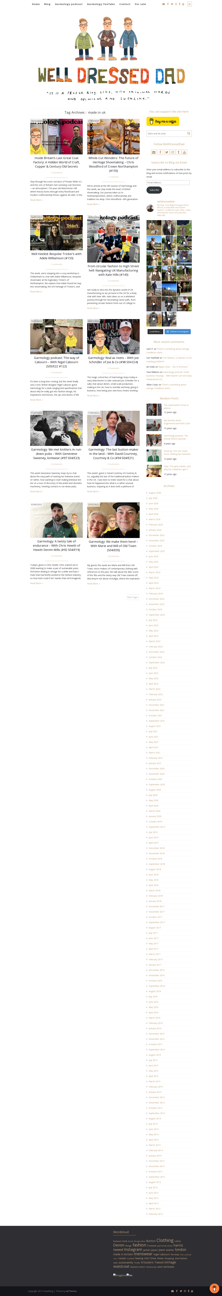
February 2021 (156, 757)
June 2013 (153, 1192)
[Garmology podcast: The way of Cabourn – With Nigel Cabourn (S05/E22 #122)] (56, 336)
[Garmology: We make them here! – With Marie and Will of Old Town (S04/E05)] (113, 520)
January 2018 (155, 901)
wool (159, 1266)
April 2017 (153, 948)
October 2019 (155, 821)
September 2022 (157, 662)
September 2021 (157, 720)
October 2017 (155, 917)
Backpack (117, 1241)
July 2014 (153, 1123)
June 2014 (153, 1129)
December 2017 (156, 906)
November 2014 (157, 1102)
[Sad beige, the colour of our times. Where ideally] (153, 258)
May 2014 (153, 1134)
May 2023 (153, 630)
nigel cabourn (161, 1254)
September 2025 (157, 551)
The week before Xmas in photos (176, 407)
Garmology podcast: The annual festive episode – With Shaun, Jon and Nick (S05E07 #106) (176, 437)
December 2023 (156, 598)
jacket (146, 1250)
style (115, 1262)
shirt (147, 1258)
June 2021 (153, 736)
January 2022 (155, 699)
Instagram (133, 1249)
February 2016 (156, 1023)
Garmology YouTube (101, 4)
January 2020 (155, 816)
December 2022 (156, 651)
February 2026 (156, 524)
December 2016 (156, 970)
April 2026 (153, 514)
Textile (137, 1262)
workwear (168, 1266)
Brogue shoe (139, 1241)
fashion (139, 1245)
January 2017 (155, 964)
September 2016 (157, 985)
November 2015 (157, 1039)
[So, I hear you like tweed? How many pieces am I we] (153, 319)
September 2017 (157, 922)
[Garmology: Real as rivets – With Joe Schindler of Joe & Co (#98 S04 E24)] (113, 336)
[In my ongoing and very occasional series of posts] (184, 288)
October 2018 (155, 858)
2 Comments (56, 264)
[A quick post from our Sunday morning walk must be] (184, 273)
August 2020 (155, 789)
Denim (118, 1245)
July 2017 (153, 932)
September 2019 (157, 826)
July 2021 (153, 731)
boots (130, 1241)
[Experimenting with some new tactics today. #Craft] (153, 303)
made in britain (123, 1254)
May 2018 (153, 879)
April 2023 (153, 636)
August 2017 (155, 927)
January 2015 (155, 1092)
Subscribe (154, 189)
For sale (140, 4)
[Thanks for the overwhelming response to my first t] (169, 303)
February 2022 (156, 694)
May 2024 (153, 577)
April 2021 (153, 747)
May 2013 (153, 1198)
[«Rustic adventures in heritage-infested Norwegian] (184, 242)
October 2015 (155, 1044)
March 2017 (154, 954)
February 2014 (156, 1150)
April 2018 (153, 885)
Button (151, 1241)
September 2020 (157, 784)
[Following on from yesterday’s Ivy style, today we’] (153, 242)
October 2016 (155, 980)
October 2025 (155, 545)
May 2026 (153, 508)
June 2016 (153, 1001)
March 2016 (154, 1017)
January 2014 (155, 1155)
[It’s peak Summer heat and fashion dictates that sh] (169, 258)
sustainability (126, 1262)
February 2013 (156, 1214)
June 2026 (153, 503)
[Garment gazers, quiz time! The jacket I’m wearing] (169, 273)
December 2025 (156, 535)
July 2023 (153, 620)
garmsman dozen (165, 1245)
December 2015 (156, 1033)
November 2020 (157, 773)
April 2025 (153, 567)
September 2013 (157, 1176)
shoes (160, 1258)
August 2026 (155, 492)
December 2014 (156, 1097)
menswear (143, 1253)
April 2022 (153, 683)
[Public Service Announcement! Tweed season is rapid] (153, 273)
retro (115, 1259)
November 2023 (157, 604)
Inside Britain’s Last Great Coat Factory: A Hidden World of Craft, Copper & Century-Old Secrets (56, 162)
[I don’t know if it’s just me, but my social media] (169, 227)
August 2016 (155, 991)
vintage (170, 1262)
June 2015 (153, 1065)
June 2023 (153, 625)
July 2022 (153, 667)
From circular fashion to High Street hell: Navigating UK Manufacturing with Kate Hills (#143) (113, 270)
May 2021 (153, 742)
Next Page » (133, 597)
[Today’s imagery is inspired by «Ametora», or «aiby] (169, 242)
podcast (188, 1254)
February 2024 (156, 593)
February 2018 (156, 895)
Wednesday (151, 1267)
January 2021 (155, 763)
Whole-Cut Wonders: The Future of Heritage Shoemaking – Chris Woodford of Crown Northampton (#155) (113, 164)
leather (170, 1250)
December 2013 (156, 1160)
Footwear (152, 1245)
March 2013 (154, 1208)
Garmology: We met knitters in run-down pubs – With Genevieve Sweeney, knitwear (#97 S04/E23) (56, 453)
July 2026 (153, 498)
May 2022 (153, 678)
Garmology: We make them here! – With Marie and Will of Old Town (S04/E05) (113, 546)
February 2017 (156, 959)
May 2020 (153, 800)
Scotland (130, 1258)
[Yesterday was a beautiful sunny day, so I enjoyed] (169, 319)
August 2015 (155, 1054)
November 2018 (157, 853)
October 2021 (155, 715)
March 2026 (154, 519)
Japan (154, 1250)
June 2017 (153, 938)
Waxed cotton (137, 1266)
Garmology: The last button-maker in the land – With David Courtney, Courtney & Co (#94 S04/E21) (113, 453)
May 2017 (153, 943)
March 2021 (154, 752)
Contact (124, 4)
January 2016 (155, 1028)
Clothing (165, 1240)
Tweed (159, 1262)
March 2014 (154, 1145)
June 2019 (153, 837)
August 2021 (155, 726)
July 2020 (153, 795)
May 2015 (153, 1070)
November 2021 (157, 710)
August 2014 (155, 1118)
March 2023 (154, 641)
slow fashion (181, 1258)
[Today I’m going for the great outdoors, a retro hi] (169, 288)
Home (36, 4)
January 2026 (155, 529)
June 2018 (153, 874)
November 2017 (157, 911)
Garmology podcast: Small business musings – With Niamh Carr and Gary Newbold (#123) (169, 376)
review (122, 1258)
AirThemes (71, 1291)
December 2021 (156, 704)
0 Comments (113, 281)
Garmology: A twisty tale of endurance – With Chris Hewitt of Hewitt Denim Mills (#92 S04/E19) (56, 545)
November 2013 (157, 1166)
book (124, 1241)
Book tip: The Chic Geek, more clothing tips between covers (177, 453)
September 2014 (157, 1113)
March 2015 (154, 1081)
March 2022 (154, 689)
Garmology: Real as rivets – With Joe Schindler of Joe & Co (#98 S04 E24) (113, 360)
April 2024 (153, 582)
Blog (47, 4)
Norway (175, 1254)
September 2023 (157, 614)
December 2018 (156, 848)
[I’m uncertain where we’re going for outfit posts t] (184, 227)
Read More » (36, 199)
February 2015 (156, 1086)
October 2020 (155, 779)
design (128, 1245)
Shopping (169, 1258)
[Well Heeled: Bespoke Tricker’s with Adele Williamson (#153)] (56, 232)
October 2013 (155, 1171)
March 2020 (154, 811)
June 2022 (153, 673)
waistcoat (121, 1266)
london (180, 1249)
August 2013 (155, 1182)
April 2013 (153, 1203)
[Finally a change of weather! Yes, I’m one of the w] (184, 258)
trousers (147, 1262)
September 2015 (157, 1049)
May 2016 (153, 1007)
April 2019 (153, 842)
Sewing (139, 1258)
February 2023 (156, 646)
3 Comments (56, 172)
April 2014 (153, 1139)
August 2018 (155, 869)
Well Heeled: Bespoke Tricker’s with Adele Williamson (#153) (56, 256)
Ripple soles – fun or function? (173, 366)
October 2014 (155, 1107)
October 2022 (155, 657)
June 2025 (153, 556)
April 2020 (153, 805)
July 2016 (153, 996)
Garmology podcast (69, 4)
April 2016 (153, 1012)
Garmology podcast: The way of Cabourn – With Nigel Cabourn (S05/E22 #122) (56, 362)
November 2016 (157, 975)
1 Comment (113, 177)
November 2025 (157, 540)
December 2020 (156, 768)
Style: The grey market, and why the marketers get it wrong (177, 468)
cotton (177, 1241)
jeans (162, 1250)
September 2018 (157, 864)
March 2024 (154, 588)
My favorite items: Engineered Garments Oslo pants (177, 422)
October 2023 (155, 609)
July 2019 (153, 832)
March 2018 (154, 890)
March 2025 (154, 572)
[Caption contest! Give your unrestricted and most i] (153, 227)
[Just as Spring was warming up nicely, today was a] (153, 288)
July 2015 (153, 1060)
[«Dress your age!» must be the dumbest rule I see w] (184, 303)
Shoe (153, 1258)
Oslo (182, 1254)
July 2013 (153, 1187)
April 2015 (153, 1076)
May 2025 (153, 561)
